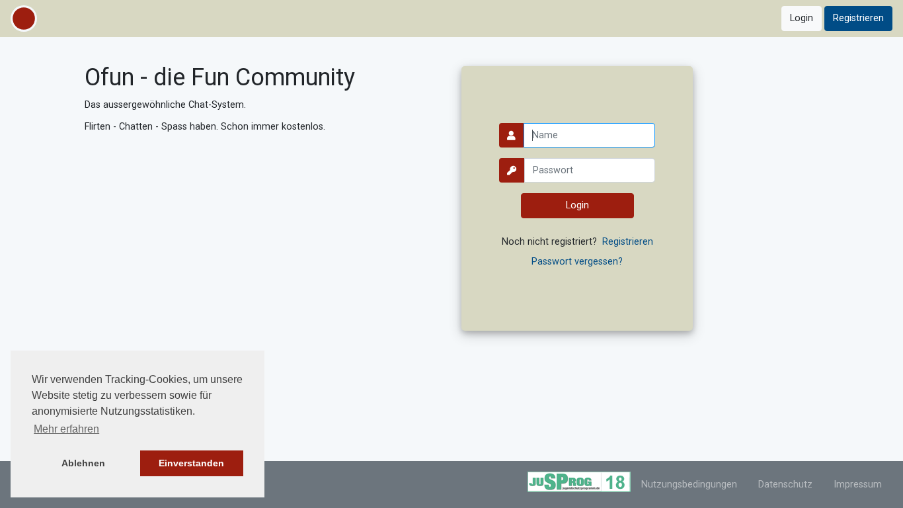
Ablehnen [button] (83, 463)
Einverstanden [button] (191, 463)
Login (801, 18)
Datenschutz (785, 484)
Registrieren (858, 18)
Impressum (858, 484)
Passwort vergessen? (577, 261)
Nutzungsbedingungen (689, 484)
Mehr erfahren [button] (66, 429)
